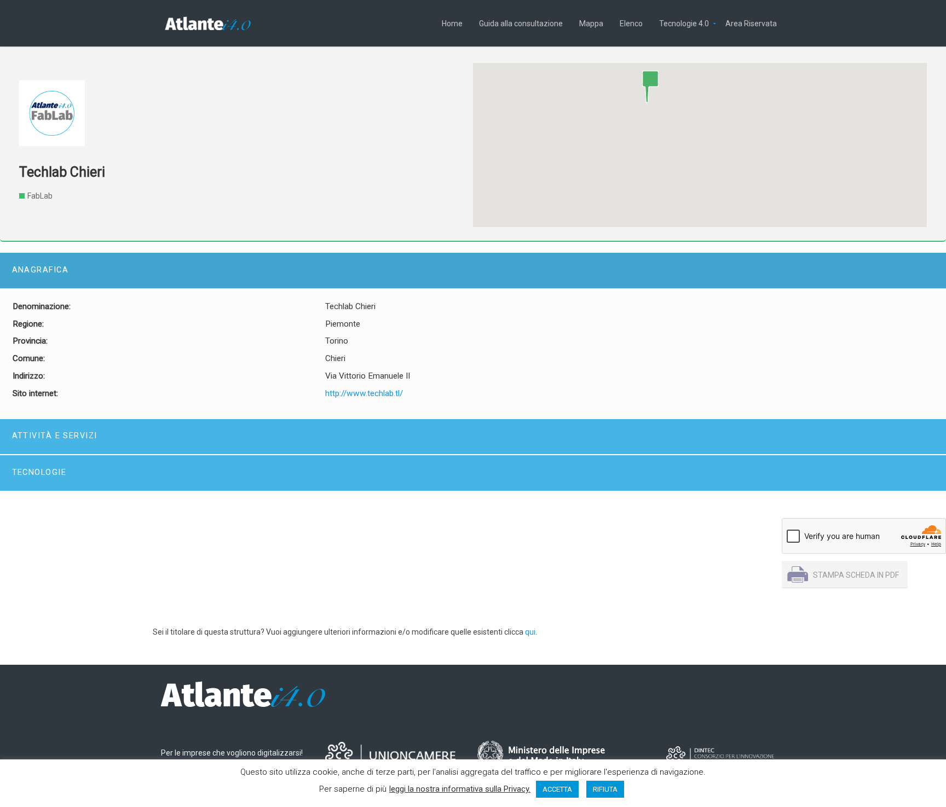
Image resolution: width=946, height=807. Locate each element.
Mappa (591, 22)
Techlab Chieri (62, 172)
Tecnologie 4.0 (684, 22)
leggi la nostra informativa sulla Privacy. (459, 789)
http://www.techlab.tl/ (364, 393)
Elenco (631, 22)
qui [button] (530, 632)
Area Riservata (751, 22)
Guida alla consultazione (521, 22)
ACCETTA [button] (557, 789)
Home (452, 22)
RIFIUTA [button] (605, 789)
